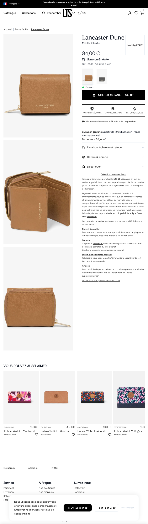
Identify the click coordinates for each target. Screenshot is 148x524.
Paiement (8, 488)
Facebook (32, 467)
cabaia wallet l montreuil (19, 431)
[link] (21, 397)
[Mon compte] (130, 13)
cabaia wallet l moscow (55, 431)
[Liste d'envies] (136, 13)
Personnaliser (127, 507)
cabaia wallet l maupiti (91, 431)
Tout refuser (106, 507)
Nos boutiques (47, 488)
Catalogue (9, 13)
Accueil (8, 29)
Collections (29, 13)
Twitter (54, 467)
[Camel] (87, 77)
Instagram (9, 467)
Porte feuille (21, 29)
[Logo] (74, 13)
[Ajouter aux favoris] (36, 434)
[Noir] (101, 77)
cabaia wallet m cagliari (128, 431)
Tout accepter (78, 507)
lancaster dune (40, 29)
